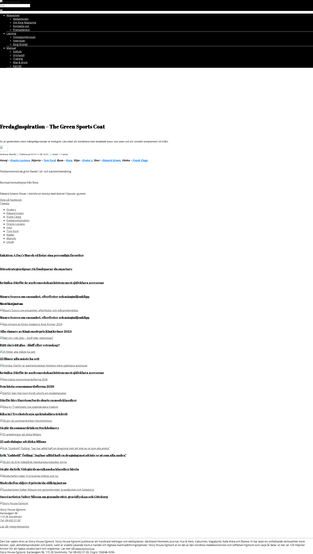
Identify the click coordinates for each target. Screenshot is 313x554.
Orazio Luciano (16, 224)
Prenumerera (21, 30)
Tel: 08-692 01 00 (10, 520)
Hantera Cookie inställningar (156, 533)
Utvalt (10, 242)
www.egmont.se (84, 548)
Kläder (10, 235)
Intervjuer (19, 40)
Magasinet (13, 15)
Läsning (11, 33)
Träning (18, 59)
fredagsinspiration (18, 220)
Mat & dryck (20, 62)
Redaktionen (21, 19)
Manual (11, 48)
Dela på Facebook (11, 200)
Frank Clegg (14, 217)
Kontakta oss (21, 26)
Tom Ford (12, 231)
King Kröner (20, 44)
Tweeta (4, 203)
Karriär (17, 66)
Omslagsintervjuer (24, 37)
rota (9, 227)
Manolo (11, 238)
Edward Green (15, 213)
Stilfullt (17, 51)
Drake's (11, 209)
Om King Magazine (24, 22)
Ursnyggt (19, 55)
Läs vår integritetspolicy (14, 526)
